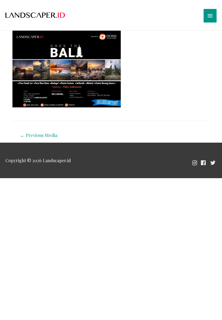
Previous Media (38, 135)
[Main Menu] (210, 16)
